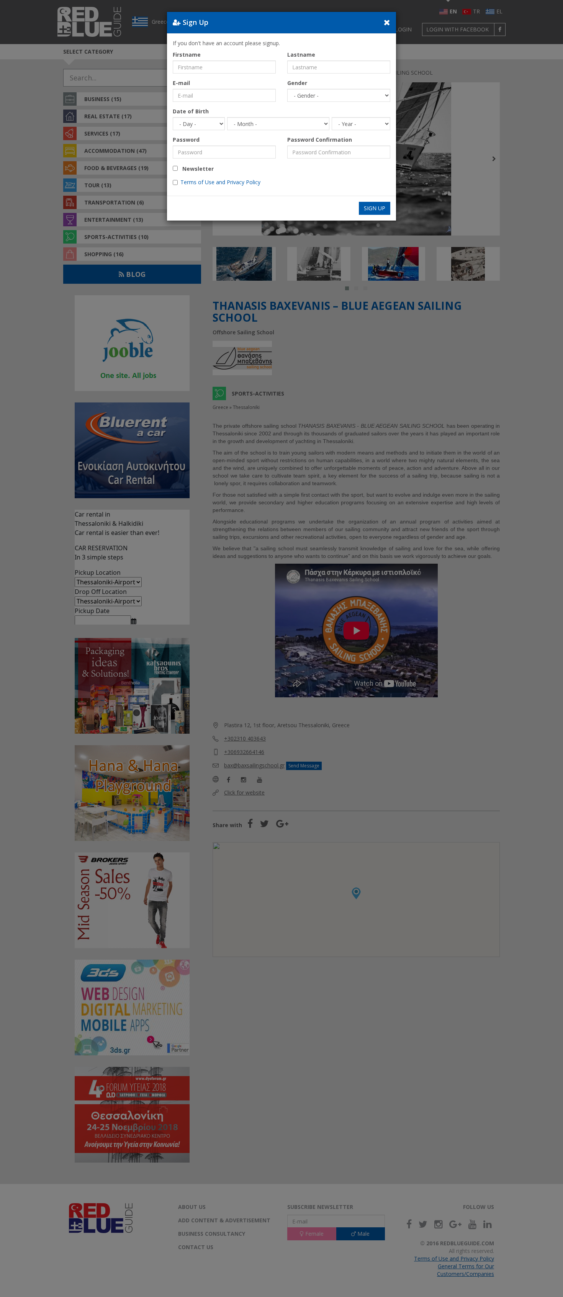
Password (186, 139)
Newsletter (196, 168)
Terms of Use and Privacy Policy (220, 182)
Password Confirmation (319, 139)
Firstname (187, 54)
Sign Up (374, 208)
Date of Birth (191, 111)
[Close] (387, 22)
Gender (297, 83)
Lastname (301, 54)
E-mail (181, 83)
